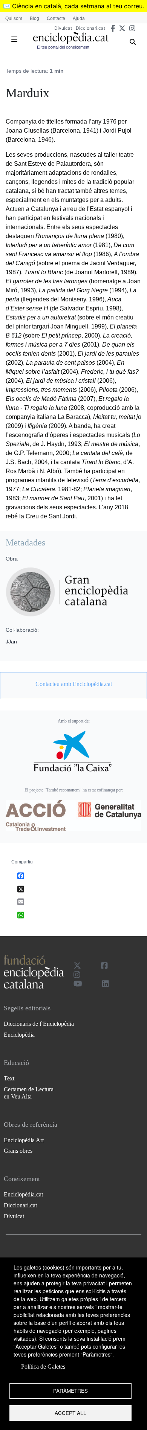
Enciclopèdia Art (24, 1140)
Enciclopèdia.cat (23, 1194)
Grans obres (18, 1150)
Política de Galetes (43, 1366)
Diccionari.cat (90, 28)
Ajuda (79, 18)
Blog (34, 18)
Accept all (70, 1412)
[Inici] (70, 38)
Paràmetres (70, 1390)
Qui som (13, 18)
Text (9, 1078)
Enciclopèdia (19, 1034)
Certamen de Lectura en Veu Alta (29, 1093)
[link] (73, 684)
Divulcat (63, 28)
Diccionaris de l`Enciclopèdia (39, 1024)
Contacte (56, 18)
